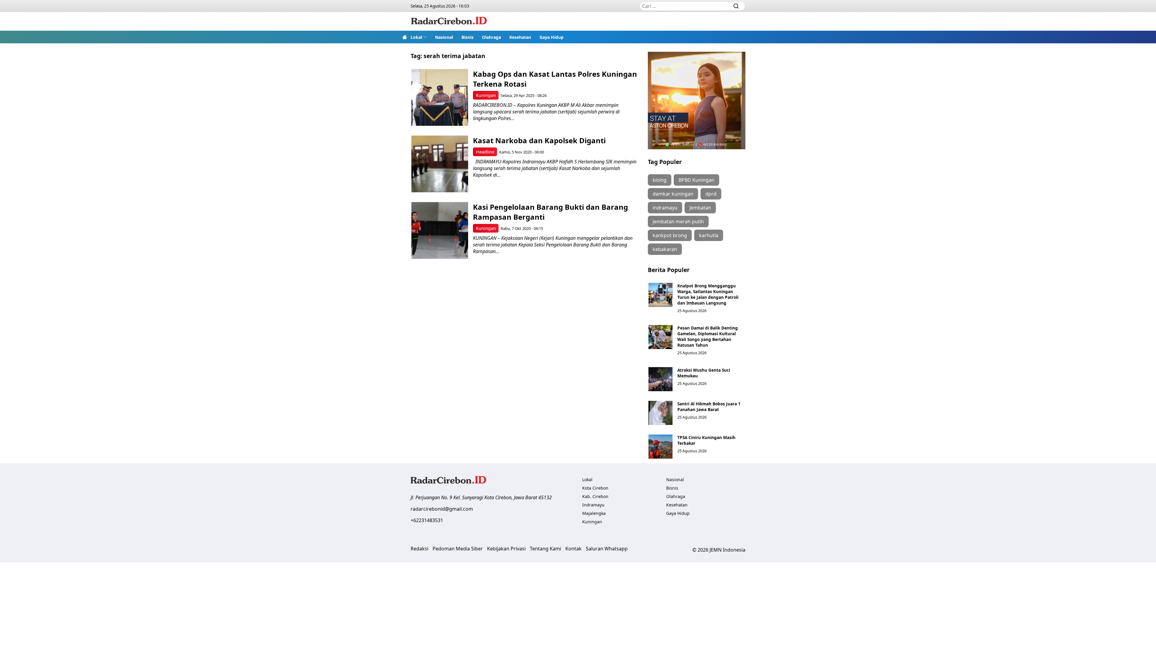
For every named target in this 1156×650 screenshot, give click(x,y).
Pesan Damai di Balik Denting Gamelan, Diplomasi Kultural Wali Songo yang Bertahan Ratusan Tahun (707, 336)
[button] (419, 37)
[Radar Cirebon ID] (449, 21)
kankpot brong (670, 235)
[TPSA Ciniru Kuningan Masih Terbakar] (660, 447)
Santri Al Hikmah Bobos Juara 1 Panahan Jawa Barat (709, 406)
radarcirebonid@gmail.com (442, 509)
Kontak (573, 548)
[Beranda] (404, 37)
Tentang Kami (545, 548)
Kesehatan (520, 37)
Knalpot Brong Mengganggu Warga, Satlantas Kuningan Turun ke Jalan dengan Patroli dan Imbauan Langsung (707, 294)
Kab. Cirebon (595, 496)
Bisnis (467, 37)
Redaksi (419, 548)
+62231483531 (427, 520)
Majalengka (594, 513)
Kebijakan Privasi (506, 548)
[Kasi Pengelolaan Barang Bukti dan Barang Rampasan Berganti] (439, 230)
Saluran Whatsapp (607, 548)
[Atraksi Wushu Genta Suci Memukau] (660, 379)
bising (660, 180)
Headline (485, 152)
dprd (710, 193)
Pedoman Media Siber (458, 548)
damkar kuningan (673, 193)
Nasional (444, 37)
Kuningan (486, 95)
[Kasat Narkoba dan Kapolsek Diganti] (439, 163)
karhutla (708, 235)
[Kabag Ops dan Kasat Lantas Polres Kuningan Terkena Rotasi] (439, 97)
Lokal (416, 37)
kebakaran (665, 249)
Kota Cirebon (595, 488)
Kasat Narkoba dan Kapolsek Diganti (539, 140)
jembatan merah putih (678, 221)
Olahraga (491, 37)
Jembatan (700, 207)
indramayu (665, 207)
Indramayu (593, 505)
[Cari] (736, 6)
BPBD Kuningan (696, 180)
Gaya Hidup (551, 37)
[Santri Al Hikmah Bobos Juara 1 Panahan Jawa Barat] (660, 413)
